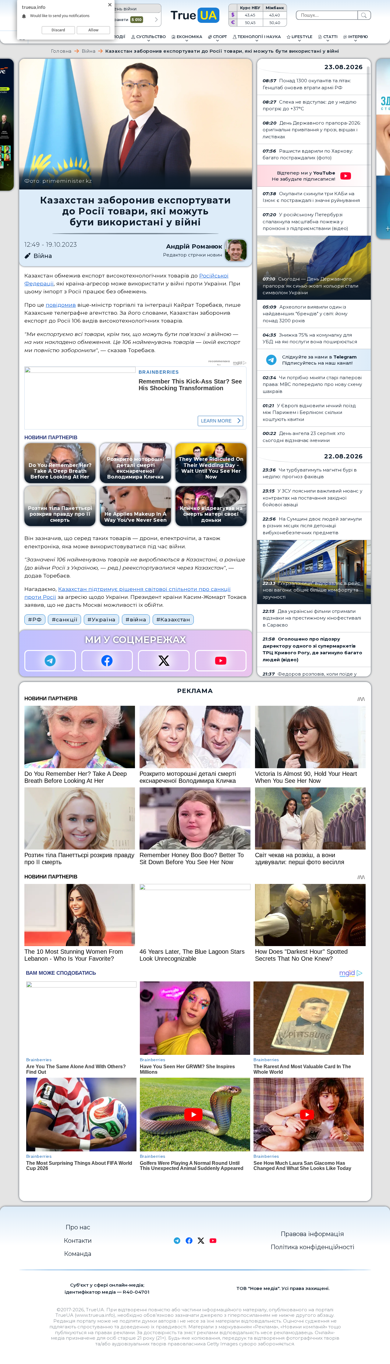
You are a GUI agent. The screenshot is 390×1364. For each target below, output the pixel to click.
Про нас (78, 1227)
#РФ (34, 619)
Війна (89, 51)
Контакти (78, 1240)
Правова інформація (312, 1234)
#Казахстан (173, 619)
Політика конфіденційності (312, 1247)
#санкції (65, 619)
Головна (61, 51)
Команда (77, 1253)
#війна (136, 619)
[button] (156, 20)
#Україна (101, 619)
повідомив (61, 305)
